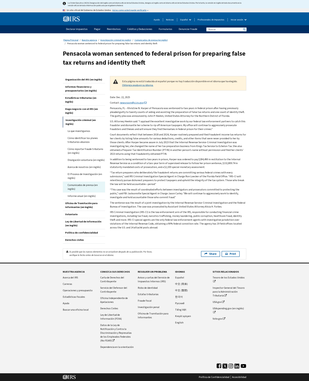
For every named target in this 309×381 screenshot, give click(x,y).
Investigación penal (148, 307)
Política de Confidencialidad (214, 377)
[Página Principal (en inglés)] (71, 17)
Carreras (67, 284)
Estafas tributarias (148, 294)
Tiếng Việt (180, 309)
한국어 (179, 296)
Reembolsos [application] (114, 29)
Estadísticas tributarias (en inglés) (80, 99)
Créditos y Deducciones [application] (139, 29)
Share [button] (212, 254)
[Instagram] (231, 365)
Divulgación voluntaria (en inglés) (86, 160)
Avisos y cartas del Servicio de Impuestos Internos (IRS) (154, 279)
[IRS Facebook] (219, 365)
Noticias (170, 19)
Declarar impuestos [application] (77, 29)
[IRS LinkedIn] (236, 365)
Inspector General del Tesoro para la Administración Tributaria (229, 291)
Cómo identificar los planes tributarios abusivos (83, 140)
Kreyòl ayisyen (183, 316)
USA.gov (217, 302)
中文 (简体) (181, 284)
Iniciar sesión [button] (237, 19)
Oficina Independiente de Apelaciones (114, 300)
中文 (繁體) (181, 290)
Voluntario (71, 214)
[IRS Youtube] (243, 365)
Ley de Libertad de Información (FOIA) (111, 316)
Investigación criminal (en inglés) (115, 40)
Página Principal (70, 40)
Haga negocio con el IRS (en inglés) (81, 111)
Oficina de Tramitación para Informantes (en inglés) (81, 205)
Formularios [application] (165, 29)
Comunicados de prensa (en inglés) (151, 40)
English (179, 322)
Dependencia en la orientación (117, 347)
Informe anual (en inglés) (82, 196)
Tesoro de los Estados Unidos (229, 277)
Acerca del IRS (70, 277)
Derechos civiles (74, 240)
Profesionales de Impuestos (211, 19)
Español (184, 19)
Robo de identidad (148, 287)
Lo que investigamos (79, 131)
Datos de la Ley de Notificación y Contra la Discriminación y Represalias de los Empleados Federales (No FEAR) (116, 332)
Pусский (179, 303)
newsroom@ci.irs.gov (132, 102)
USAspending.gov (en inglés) (228, 308)
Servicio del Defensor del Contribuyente (113, 289)
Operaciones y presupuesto (78, 290)
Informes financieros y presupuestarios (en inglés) (81, 88)
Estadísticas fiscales (74, 296)
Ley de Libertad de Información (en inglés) (83, 223)
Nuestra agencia (89, 40)
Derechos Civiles (109, 308)
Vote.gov (217, 318)
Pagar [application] (97, 29)
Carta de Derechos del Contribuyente (112, 279)
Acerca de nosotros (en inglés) (84, 167)
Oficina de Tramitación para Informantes (153, 315)
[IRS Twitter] (225, 365)
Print (233, 254)
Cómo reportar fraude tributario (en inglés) (85, 151)
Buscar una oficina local (76, 309)
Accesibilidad (239, 377)
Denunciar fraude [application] (188, 29)
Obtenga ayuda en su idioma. (137, 85)
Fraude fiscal (145, 300)
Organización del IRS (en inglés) (83, 79)
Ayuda (157, 19)
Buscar (244, 29)
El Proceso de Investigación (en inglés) (85, 176)
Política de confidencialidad (81, 232)
